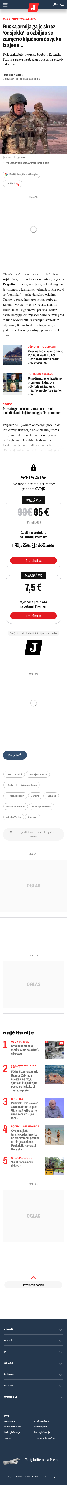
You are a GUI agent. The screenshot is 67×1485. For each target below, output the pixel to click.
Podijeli (11, 183)
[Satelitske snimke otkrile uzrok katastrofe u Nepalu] (54, 1050)
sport (8, 1340)
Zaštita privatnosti (12, 1426)
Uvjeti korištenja (41, 1420)
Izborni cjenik (40, 1426)
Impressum (9, 1420)
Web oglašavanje (12, 1432)
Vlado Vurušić (16, 75)
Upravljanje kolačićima (44, 1438)
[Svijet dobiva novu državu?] (54, 1166)
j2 (5, 1351)
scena (9, 1385)
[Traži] (62, 5)
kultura (9, 1374)
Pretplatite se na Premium (44, 1459)
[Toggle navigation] (5, 4)
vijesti (8, 1329)
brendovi (10, 1396)
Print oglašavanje (42, 1432)
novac (9, 1363)
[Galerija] (33, 120)
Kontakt (8, 1438)
